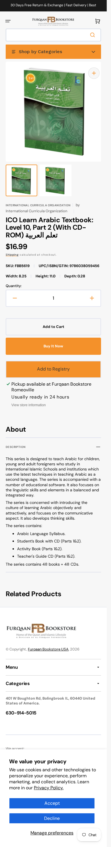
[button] (8, 21)
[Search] (93, 35)
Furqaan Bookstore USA (48, 643)
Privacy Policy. (48, 788)
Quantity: (14, 280)
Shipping (12, 249)
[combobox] (53, 35)
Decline (52, 818)
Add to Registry (53, 363)
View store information (28, 399)
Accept (52, 803)
